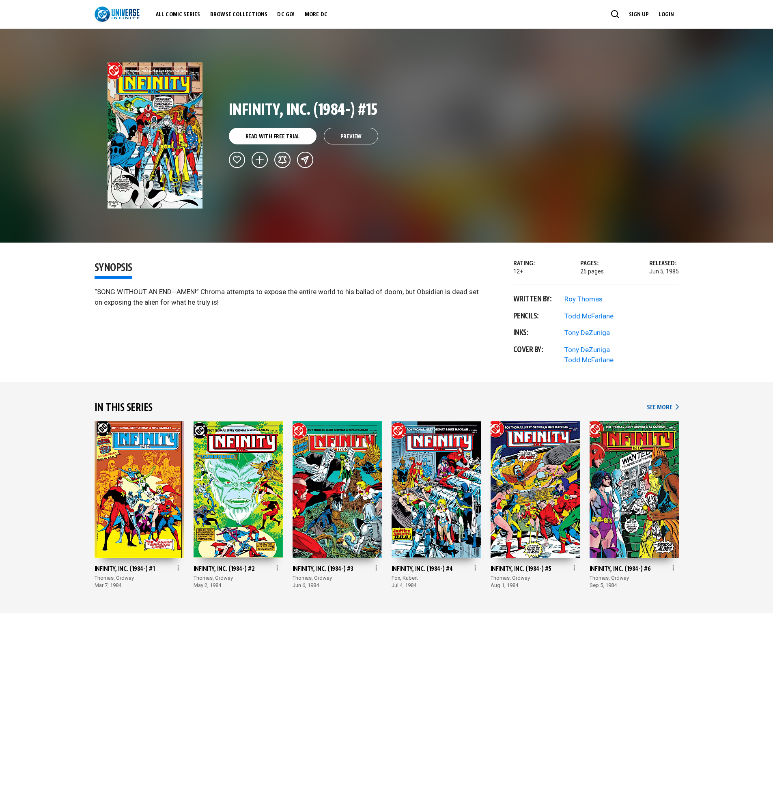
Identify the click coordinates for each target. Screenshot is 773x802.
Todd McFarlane (589, 316)
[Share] (305, 160)
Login (666, 14)
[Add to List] (260, 160)
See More (662, 407)
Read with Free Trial (272, 136)
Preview (351, 136)
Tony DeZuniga (587, 333)
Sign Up (639, 14)
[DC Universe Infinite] (117, 14)
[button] (615, 14)
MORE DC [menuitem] (316, 14)
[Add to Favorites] (237, 160)
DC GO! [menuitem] (286, 14)
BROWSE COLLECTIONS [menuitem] (239, 14)
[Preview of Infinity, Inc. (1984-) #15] (155, 135)
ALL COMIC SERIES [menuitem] (178, 14)
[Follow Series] (282, 160)
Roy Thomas (583, 299)
